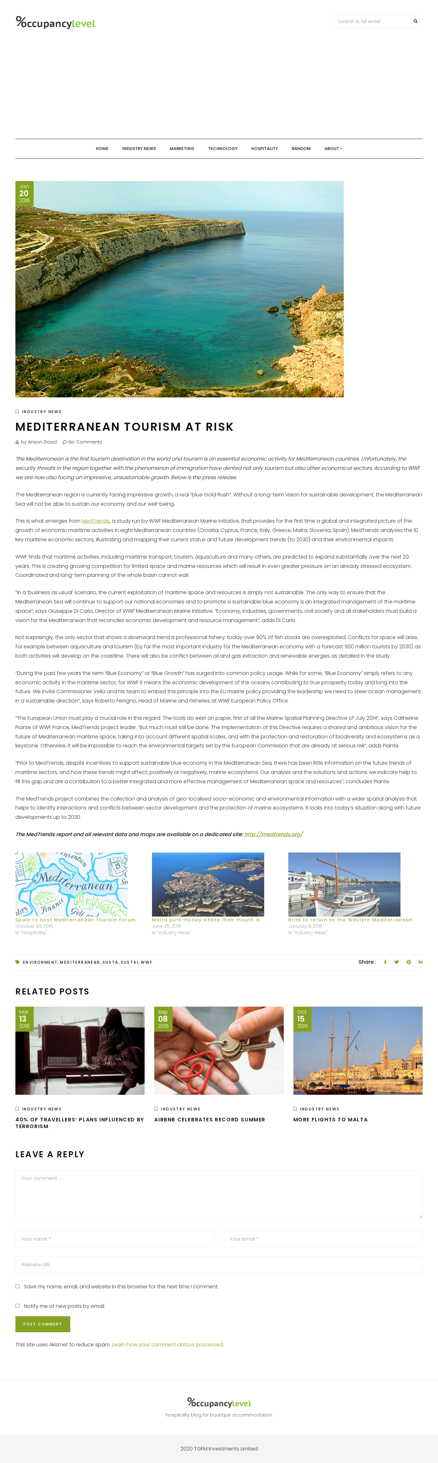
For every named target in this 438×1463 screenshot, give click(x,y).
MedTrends (96, 521)
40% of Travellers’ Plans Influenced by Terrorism (79, 1123)
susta (111, 962)
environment (40, 962)
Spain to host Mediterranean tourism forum (75, 920)
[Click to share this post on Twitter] (396, 962)
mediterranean (80, 962)
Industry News (139, 148)
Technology (223, 148)
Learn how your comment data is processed (167, 1344)
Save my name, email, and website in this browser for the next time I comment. (121, 1286)
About (331, 148)
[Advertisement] (219, 91)
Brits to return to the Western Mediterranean (350, 920)
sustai (130, 962)
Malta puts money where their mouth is (206, 920)
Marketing (182, 148)
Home (102, 148)
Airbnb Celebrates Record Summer (209, 1119)
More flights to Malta (330, 1119)
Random (301, 148)
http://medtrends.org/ (273, 834)
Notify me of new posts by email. (64, 1306)
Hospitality (264, 148)
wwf (147, 962)
